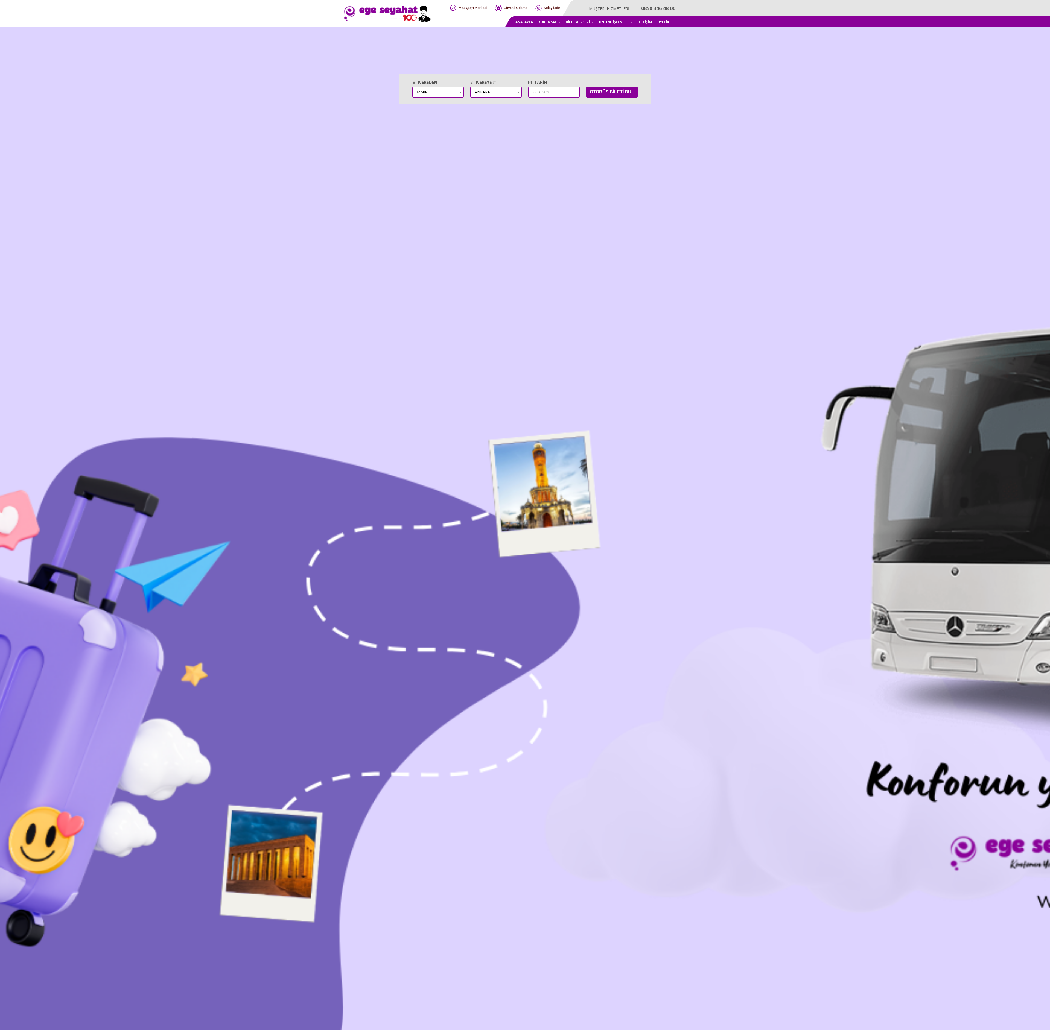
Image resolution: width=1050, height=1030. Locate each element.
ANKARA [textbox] (482, 92)
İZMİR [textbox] (422, 92)
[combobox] (438, 92)
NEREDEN (427, 82)
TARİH (540, 82)
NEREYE (484, 82)
